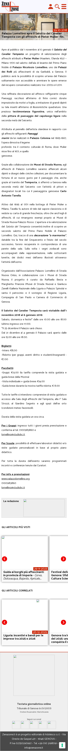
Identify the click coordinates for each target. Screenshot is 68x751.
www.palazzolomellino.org (15, 479)
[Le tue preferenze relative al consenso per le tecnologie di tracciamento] (62, 745)
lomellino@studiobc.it (13, 434)
